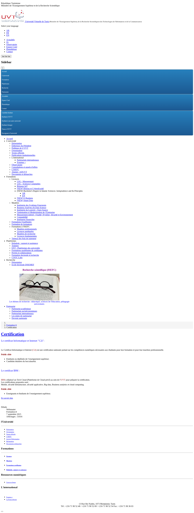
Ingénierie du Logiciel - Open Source (32, 210)
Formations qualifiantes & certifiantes (27, 250)
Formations (5, 80)
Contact (9, 51)
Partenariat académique (21, 309)
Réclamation (10, 441)
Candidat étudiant (7, 113)
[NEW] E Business (25, 198)
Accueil (4, 71)
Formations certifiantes (13, 465)
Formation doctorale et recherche (25, 255)
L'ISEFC (15, 169)
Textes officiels (18, 153)
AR (7, 30)
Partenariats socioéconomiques (24, 311)
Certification (12, 334)
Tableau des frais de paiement (24, 238)
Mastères (9, 461)
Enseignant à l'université (9, 133)
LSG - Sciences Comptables (28, 184)
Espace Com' (11, 47)
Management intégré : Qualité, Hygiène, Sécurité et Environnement (45, 215)
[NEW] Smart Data (25, 200)
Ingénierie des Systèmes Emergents (31, 205)
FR (7, 33)
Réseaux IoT (22, 186)
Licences (9, 456)
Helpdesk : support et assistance (25, 243)
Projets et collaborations (21, 253)
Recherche (5, 88)
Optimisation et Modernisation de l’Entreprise (36, 212)
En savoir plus (7, 398)
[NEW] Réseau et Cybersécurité (30, 188)
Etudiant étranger (7, 125)
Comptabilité (22, 217)
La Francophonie (11, 499)
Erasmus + (21, 162)
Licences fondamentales (27, 236)
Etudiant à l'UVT (7, 117)
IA (7, 42)
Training (15, 246)
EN (7, 35)
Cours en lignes (11, 482)
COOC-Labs (17, 257)
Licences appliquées (25, 231)
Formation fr (11, 325)
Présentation (17, 143)
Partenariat (5, 92)
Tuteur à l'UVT (6, 129)
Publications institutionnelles (23, 155)
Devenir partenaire (19, 318)
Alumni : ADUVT (19, 172)
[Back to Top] (2, 511)
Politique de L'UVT (20, 148)
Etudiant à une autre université (11, 121)
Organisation (17, 150)
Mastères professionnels (27, 229)
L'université (5, 76)
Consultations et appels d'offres (24, 167)
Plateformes (5, 84)
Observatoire (11, 44)
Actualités (10, 40)
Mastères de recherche (26, 234)
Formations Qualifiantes (22, 222)
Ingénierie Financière (25, 219)
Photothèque (11, 49)
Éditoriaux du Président (21, 146)
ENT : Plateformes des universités (26, 248)
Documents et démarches (22, 174)
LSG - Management (25, 181)
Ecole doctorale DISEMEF (23, 265)
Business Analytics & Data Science (31, 207)
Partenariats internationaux (28, 160)
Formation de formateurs (22, 224)
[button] (191, 76)
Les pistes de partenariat (22, 316)
